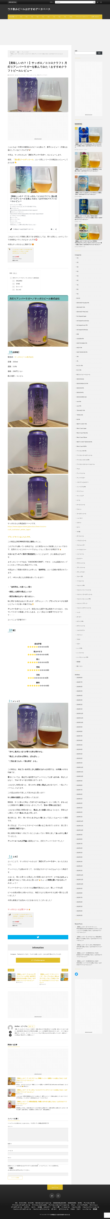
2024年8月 (79, 785)
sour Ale (79, 401)
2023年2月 (79, 866)
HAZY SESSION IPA (82, 352)
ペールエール (80, 581)
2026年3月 (79, 700)
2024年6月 (79, 794)
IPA (78, 356)
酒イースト (80, 666)
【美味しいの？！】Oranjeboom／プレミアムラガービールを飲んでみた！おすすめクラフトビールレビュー (88, 145)
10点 (71, 17)
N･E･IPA (79, 370)
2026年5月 (79, 691)
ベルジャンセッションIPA (84, 599)
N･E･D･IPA (80, 365)
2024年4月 (79, 803)
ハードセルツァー (81, 549)
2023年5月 (79, 852)
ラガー (85, 149)
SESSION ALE (81, 246)
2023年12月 (80, 821)
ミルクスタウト (81, 630)
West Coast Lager (81, 428)
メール (10, 1150)
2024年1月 (79, 816)
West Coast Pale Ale (82, 433)
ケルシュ (79, 509)
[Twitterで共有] (38, 937)
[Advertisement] (55, 32)
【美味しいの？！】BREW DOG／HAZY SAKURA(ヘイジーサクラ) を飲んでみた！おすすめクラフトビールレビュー (89, 962)
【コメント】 (18, 286)
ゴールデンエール (81, 513)
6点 (49, 17)
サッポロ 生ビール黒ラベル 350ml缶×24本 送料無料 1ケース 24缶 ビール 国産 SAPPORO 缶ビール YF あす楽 (22, 251)
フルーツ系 (80, 576)
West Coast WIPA (82, 446)
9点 (65, 17)
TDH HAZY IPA (81, 410)
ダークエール (80, 536)
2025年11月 (80, 718)
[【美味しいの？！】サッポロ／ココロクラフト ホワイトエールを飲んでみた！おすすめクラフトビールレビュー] (11, 1093)
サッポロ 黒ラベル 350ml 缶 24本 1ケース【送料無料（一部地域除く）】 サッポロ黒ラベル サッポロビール (22, 916)
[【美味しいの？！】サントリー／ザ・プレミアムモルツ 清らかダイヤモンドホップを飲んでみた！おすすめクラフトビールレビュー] (64, 977)
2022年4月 (79, 911)
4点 (37, 17)
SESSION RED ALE (82, 397)
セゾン (78, 527)
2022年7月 (79, 897)
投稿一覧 (31, 1026)
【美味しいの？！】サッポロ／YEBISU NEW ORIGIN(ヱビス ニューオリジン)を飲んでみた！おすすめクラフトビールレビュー (88, 217)
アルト (78, 468)
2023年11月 (80, 825)
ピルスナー (81, 149)
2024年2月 (79, 812)
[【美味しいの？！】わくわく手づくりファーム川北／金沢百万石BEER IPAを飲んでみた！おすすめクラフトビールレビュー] (11, 977)
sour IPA (79, 406)
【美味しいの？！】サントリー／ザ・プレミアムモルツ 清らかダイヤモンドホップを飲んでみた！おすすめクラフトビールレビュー (49, 978)
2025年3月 (79, 754)
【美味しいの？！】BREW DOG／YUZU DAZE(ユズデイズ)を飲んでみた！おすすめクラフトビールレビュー (89, 954)
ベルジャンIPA (81, 585)
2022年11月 (80, 879)
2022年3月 (79, 915)
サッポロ (30, 75)
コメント (10, 1126)
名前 (10, 1143)
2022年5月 (79, 906)
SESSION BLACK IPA (82, 383)
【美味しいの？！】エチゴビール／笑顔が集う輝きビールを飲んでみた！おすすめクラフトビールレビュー (89, 938)
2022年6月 (79, 902)
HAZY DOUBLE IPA (82, 343)
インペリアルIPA (81, 486)
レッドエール (80, 652)
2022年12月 (80, 875)
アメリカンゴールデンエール (84, 455)
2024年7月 (79, 789)
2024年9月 (79, 780)
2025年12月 (80, 713)
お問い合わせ (95, 17)
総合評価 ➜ (12, 17)
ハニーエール (80, 554)
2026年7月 (79, 682)
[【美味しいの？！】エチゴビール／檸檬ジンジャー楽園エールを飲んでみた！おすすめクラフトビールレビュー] (11, 1081)
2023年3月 (79, 861)
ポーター (79, 617)
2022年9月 (79, 888)
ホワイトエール (81, 626)
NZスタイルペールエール (83, 374)
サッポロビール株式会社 (24, 357)
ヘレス (78, 612)
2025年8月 (79, 731)
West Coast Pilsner (82, 437)
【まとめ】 (17, 289)
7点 (54, 17)
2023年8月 (79, 839)
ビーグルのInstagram (38, 960)
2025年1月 (79, 763)
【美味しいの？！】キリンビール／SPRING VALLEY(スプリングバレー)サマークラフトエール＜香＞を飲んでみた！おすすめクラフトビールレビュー (88, 242)
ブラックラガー (81, 572)
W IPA (78, 419)
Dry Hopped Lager (81, 316)
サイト (9, 1157)
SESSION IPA (80, 388)
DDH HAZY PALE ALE (82, 311)
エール (78, 500)
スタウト (79, 522)
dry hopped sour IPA (82, 325)
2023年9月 (79, 834)
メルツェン (80, 634)
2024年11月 (80, 772)
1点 (21, 17)
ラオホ (78, 639)
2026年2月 (79, 704)
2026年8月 (79, 677)
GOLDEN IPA (80, 338)
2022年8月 (79, 893)
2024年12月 (80, 767)
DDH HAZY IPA (81, 307)
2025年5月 (79, 745)
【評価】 (16, 283)
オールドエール (81, 504)
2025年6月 (79, 740)
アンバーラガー (22, 75)
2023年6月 (79, 848)
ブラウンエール (81, 563)
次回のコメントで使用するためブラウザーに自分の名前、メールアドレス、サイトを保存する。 (33, 1165)
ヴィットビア (80, 495)
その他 (78, 531)
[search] (94, 2)
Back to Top (55, 1187)
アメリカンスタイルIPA (83, 459)
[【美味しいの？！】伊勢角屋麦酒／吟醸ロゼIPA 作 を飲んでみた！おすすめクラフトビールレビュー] (11, 1104)
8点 (59, 17)
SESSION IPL (80, 392)
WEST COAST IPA (82, 424)
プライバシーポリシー (82, 17)
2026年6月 (79, 686)
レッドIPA (79, 648)
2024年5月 (79, 798)
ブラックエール (81, 567)
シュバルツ (80, 518)
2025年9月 (79, 727)
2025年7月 (79, 736)
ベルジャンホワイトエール (84, 608)
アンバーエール (81, 473)
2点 (27, 17)
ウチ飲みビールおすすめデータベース (29, 9)
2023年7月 (79, 843)
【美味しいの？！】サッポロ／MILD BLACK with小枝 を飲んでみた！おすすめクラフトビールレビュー (89, 946)
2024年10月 (80, 776)
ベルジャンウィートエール (84, 590)
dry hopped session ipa (83, 320)
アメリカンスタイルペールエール (86, 464)
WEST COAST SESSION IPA (84, 442)
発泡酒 (79, 196)
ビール (34, 75)
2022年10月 (80, 884)
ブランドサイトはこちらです (19, 537)
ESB (78, 334)
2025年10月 (80, 722)
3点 (32, 17)
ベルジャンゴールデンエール (84, 594)
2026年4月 (79, 695)
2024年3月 (79, 807)
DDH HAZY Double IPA (83, 302)
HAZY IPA (79, 347)
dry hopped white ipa (82, 329)
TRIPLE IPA (80, 415)
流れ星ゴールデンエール (24, 159)
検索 (76, 51)
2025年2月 (79, 758)
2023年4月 (79, 857)
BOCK (78, 298)
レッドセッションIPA (82, 657)
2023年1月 (79, 870)
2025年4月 (79, 749)
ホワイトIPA (80, 621)
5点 (43, 17)
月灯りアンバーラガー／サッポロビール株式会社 (24, 278)
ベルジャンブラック (82, 603)
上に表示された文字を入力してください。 (19, 1170)
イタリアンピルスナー (83, 482)
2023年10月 (80, 830)
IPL (77, 361)
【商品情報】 (18, 280)
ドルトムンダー (81, 545)
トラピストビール (81, 540)
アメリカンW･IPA (81, 450)
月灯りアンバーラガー (42, 75)
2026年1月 (79, 709)
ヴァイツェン (80, 491)
